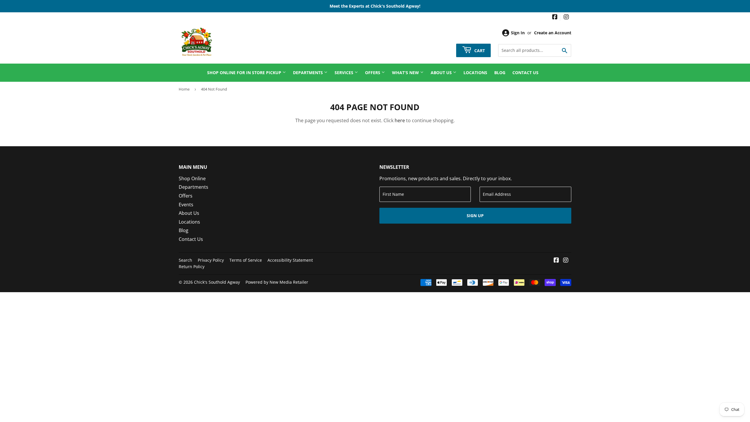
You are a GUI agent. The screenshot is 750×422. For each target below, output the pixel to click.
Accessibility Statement (290, 260)
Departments (308, 72)
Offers (373, 72)
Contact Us (525, 72)
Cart (479, 50)
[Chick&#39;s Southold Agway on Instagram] (566, 17)
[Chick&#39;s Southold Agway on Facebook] (555, 17)
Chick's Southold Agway (217, 282)
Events (186, 204)
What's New (406, 72)
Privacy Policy (211, 260)
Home (184, 89)
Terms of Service (245, 260)
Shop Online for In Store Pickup (244, 72)
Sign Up (475, 215)
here (400, 120)
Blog (499, 72)
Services (344, 72)
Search (185, 260)
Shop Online (192, 178)
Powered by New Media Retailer (277, 282)
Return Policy (191, 266)
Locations (475, 72)
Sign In (518, 32)
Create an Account (552, 32)
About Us (442, 72)
